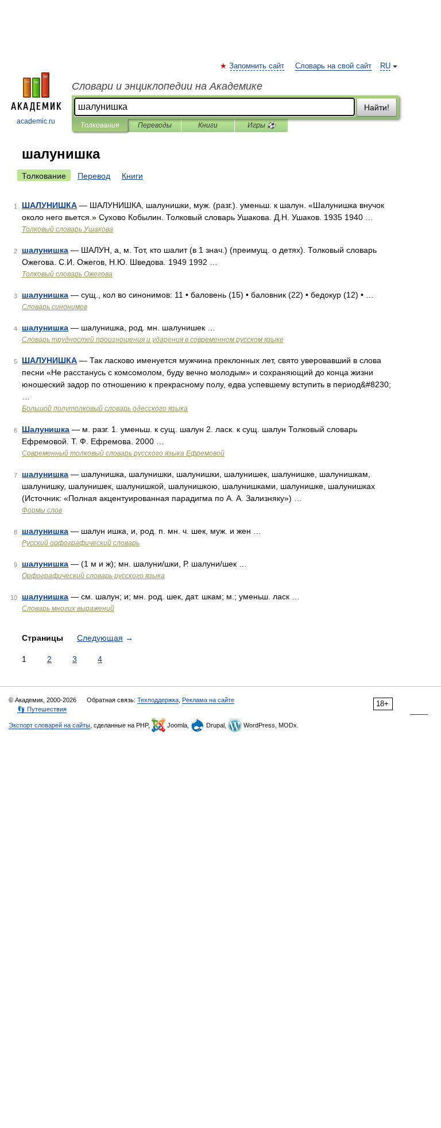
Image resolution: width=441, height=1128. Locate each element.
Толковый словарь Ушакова (67, 229)
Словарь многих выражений (68, 609)
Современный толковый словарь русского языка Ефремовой (123, 453)
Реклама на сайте (208, 699)
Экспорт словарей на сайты (49, 725)
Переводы (155, 125)
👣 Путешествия (42, 709)
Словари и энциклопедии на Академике (167, 86)
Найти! (376, 107)
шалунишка (45, 250)
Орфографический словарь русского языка (93, 576)
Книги (208, 125)
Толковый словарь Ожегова (67, 274)
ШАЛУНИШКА (49, 205)
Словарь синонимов (54, 307)
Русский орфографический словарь (81, 543)
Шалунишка (45, 429)
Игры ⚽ (261, 125)
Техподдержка (158, 699)
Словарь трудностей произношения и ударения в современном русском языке (153, 340)
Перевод (94, 175)
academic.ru (36, 121)
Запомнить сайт (257, 66)
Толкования (99, 125)
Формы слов (42, 510)
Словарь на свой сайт (333, 66)
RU (385, 66)
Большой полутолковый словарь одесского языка (105, 409)
